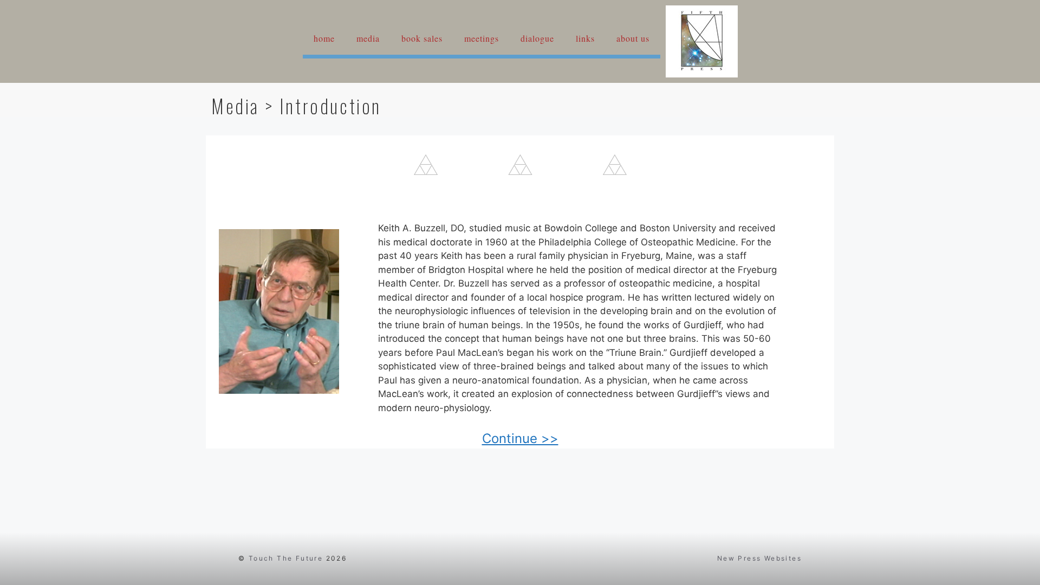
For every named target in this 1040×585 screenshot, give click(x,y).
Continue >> (520, 438)
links (585, 38)
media (368, 38)
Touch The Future (286, 558)
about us (632, 38)
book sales (422, 38)
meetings (481, 38)
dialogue (537, 38)
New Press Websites (759, 558)
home (324, 38)
